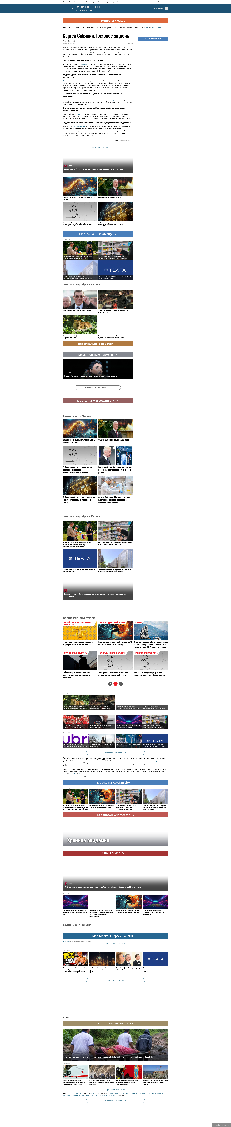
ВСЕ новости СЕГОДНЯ (115, 980)
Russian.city (67, 2)
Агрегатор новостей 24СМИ (98, 147)
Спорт (112, 2)
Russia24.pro (67, 520)
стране (73, 773)
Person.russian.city (68, 175)
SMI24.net (153, 762)
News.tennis (66, 893)
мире (80, 773)
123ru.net (165, 2)
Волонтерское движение (71, 81)
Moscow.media (79, 2)
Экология (120, 2)
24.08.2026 (157, 8)
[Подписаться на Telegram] (158, 2)
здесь (107, 777)
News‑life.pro (91, 2)
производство (112, 100)
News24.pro (66, 732)
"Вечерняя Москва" (69, 44)
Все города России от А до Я (115, 753)
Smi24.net (66, 713)
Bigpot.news (66, 950)
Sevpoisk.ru (66, 1063)
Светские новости (66, 941)
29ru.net (65, 288)
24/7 (146, 28)
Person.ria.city (103, 2)
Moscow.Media (156, 28)
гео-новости (77, 1093)
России (92, 1093)
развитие (84, 64)
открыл (77, 114)
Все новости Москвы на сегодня (97, 387)
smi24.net (111, 1095)
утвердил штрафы (78, 126)
